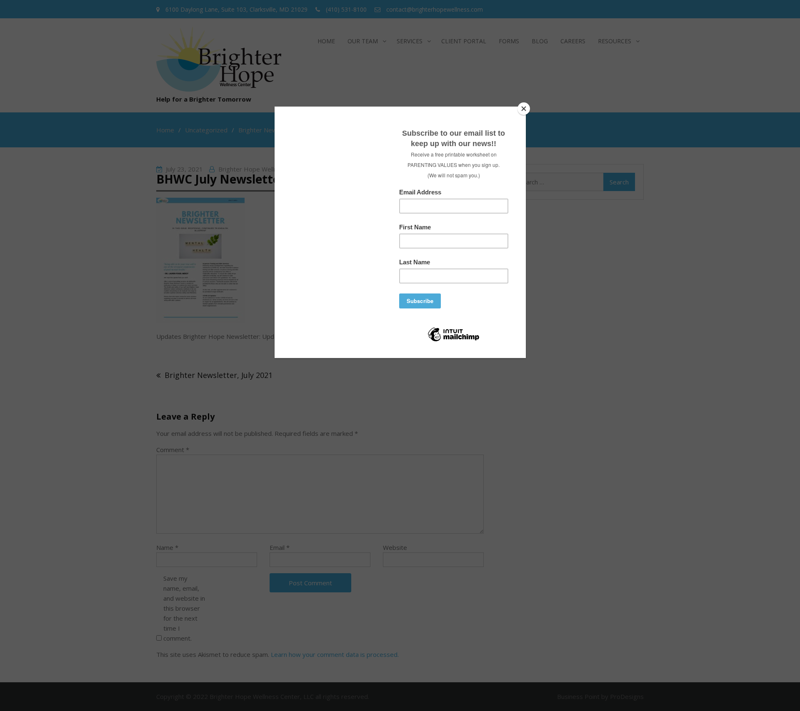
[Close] (524, 108)
